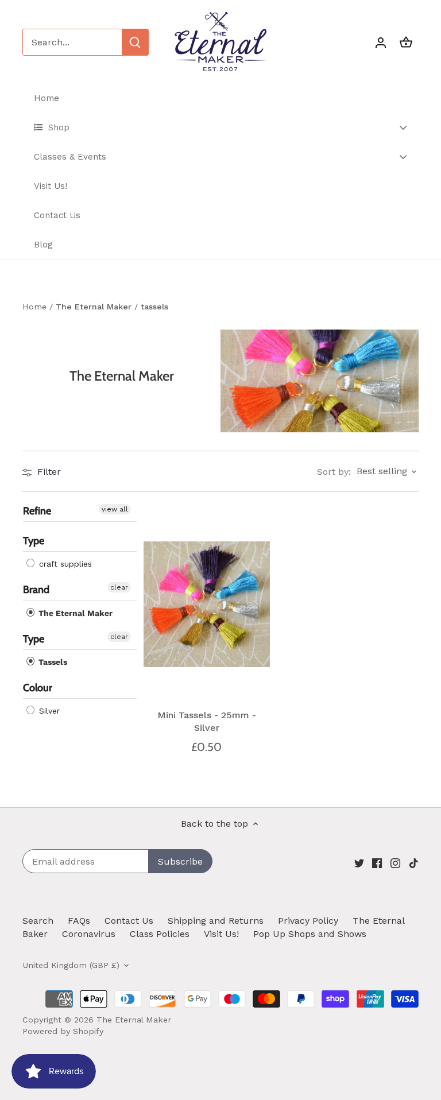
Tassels (51, 662)
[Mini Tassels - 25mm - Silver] (206, 604)
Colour (37, 687)
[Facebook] (377, 862)
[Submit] (135, 42)
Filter (47, 471)
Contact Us (129, 920)
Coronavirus (88, 933)
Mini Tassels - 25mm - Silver (206, 721)
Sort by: (334, 472)
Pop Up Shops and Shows (309, 933)
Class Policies (159, 933)
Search (37, 920)
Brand (36, 589)
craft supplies (64, 563)
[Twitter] (359, 862)
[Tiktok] (414, 862)
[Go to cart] (406, 42)
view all (115, 509)
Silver (48, 710)
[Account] (380, 42)
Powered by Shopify (62, 1031)
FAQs (79, 920)
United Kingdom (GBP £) (70, 965)
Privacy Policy (308, 920)
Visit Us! (221, 933)
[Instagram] (395, 862)
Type (33, 540)
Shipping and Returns (216, 920)
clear (119, 587)
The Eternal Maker (74, 613)
